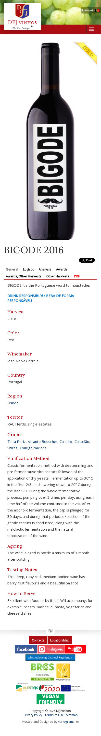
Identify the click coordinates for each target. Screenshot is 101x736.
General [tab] (12, 269)
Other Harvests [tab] (57, 276)
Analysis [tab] (45, 269)
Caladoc (66, 441)
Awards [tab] (61, 269)
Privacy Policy (33, 715)
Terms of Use (54, 715)
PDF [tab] (77, 276)
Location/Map (59, 640)
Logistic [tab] (28, 269)
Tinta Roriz (16, 441)
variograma (66, 721)
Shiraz (12, 447)
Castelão (82, 441)
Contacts (38, 640)
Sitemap (72, 715)
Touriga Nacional (33, 447)
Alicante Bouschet (43, 441)
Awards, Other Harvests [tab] (23, 276)
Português (88, 10)
